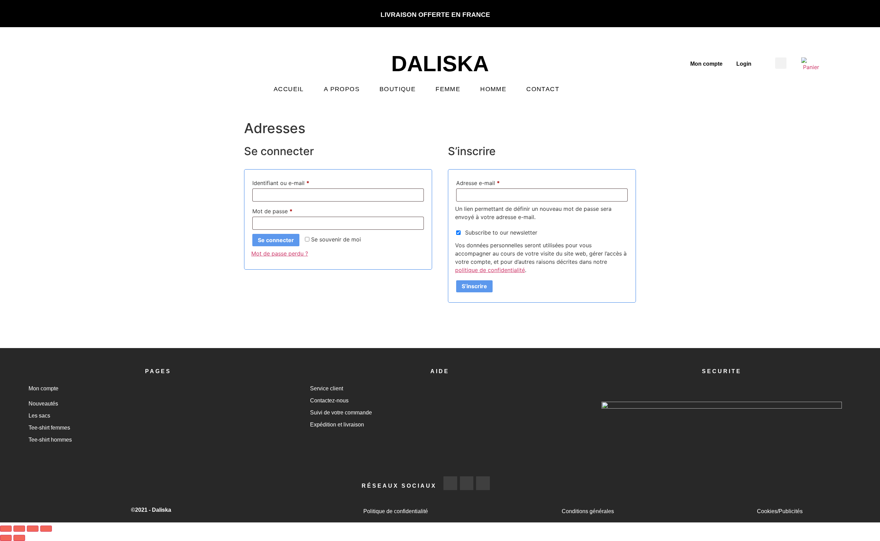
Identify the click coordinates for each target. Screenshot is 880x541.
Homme (493, 89)
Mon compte (706, 64)
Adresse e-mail (492, 181)
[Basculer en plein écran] (19, 529)
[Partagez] (32, 529)
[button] (780, 63)
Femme (448, 89)
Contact (542, 89)
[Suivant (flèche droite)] (19, 538)
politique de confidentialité (490, 270)
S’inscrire (474, 286)
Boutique (398, 89)
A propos (342, 89)
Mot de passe (286, 210)
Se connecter (276, 240)
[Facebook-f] (450, 483)
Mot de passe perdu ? (279, 253)
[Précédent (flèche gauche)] (6, 538)
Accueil (289, 89)
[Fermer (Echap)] (46, 529)
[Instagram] (467, 483)
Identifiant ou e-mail (295, 181)
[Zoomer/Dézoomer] (6, 529)
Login (743, 64)
